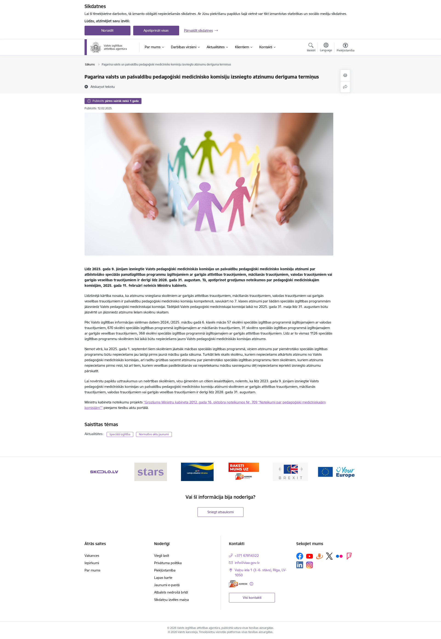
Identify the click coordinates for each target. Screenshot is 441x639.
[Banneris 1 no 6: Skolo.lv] (104, 471)
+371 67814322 (247, 555)
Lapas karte (163, 577)
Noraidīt (107, 30)
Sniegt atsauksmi (220, 512)
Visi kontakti (252, 597)
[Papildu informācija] (251, 584)
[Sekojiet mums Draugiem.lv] (319, 556)
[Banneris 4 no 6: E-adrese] (244, 471)
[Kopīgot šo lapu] (345, 87)
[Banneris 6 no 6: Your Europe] (336, 471)
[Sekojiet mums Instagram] (309, 565)
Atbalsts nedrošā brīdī (171, 592)
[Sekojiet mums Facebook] (299, 556)
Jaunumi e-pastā (167, 585)
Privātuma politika (168, 563)
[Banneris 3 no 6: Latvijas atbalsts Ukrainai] (197, 471)
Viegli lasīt (161, 555)
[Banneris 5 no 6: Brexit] (290, 471)
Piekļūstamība (164, 570)
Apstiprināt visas (156, 30)
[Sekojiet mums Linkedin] (299, 564)
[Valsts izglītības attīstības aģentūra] (111, 47)
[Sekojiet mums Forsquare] (349, 556)
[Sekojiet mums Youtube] (309, 556)
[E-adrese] (238, 584)
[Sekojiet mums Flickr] (339, 556)
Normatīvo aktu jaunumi (154, 434)
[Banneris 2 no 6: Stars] (150, 471)
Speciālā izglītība (120, 434)
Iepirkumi (92, 563)
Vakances (92, 555)
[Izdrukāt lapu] (345, 75)
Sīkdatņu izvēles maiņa (171, 599)
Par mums (92, 570)
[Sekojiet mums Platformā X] (329, 556)
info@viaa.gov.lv (247, 562)
